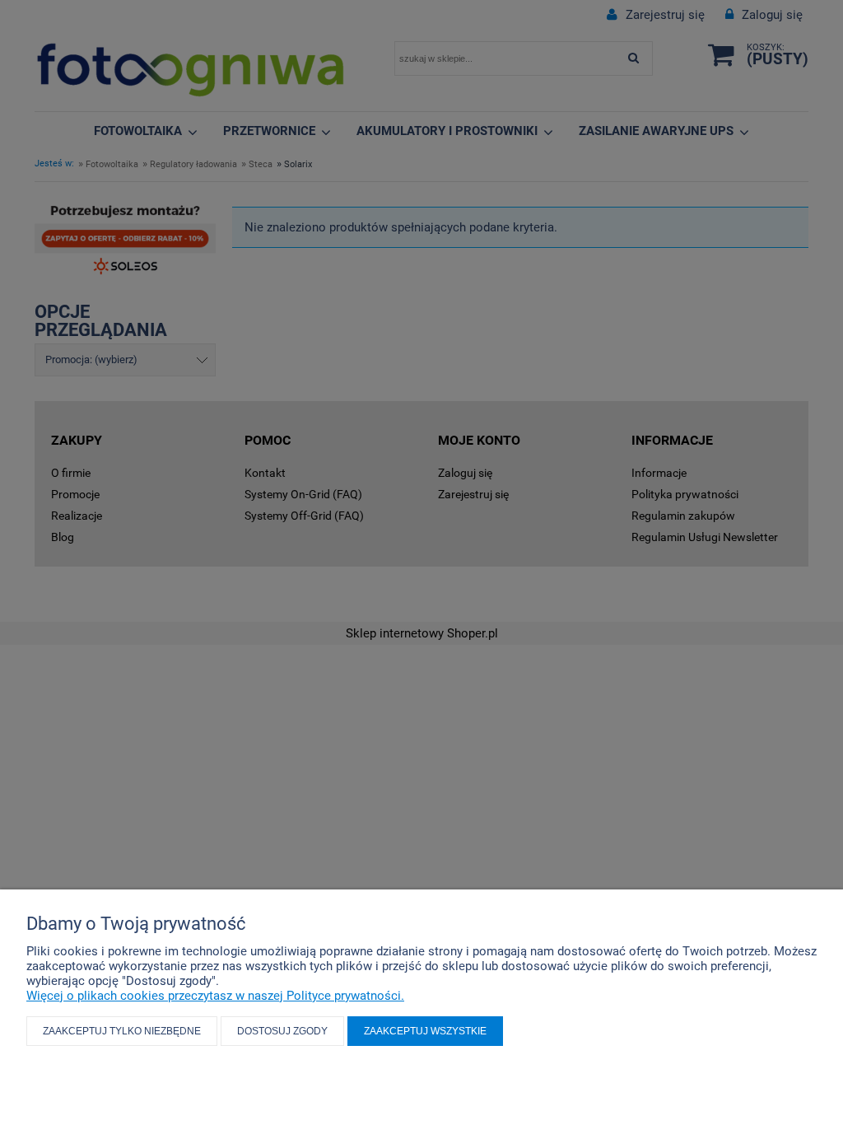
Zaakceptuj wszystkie (425, 1031)
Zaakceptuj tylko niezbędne (122, 1031)
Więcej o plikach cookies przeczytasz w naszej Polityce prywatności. (215, 995)
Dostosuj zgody (282, 1031)
